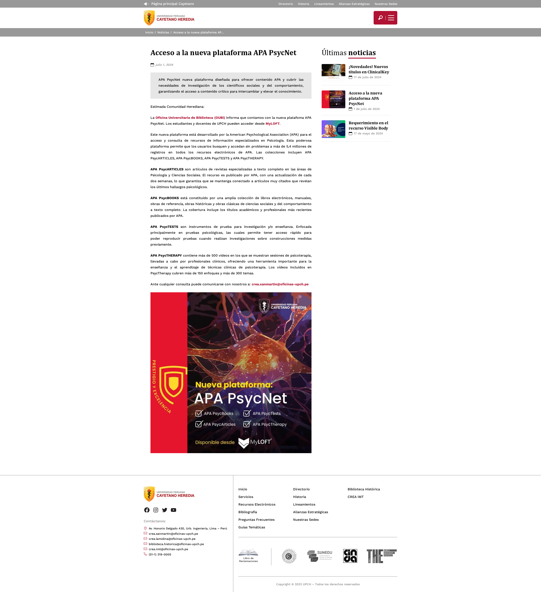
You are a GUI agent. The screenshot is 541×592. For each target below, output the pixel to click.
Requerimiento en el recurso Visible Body (368, 125)
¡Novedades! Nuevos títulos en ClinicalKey (369, 69)
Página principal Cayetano (172, 4)
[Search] (380, 18)
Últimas (349, 52)
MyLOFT (273, 124)
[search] (380, 18)
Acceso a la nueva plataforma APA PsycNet (365, 98)
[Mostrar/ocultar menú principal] (390, 18)
